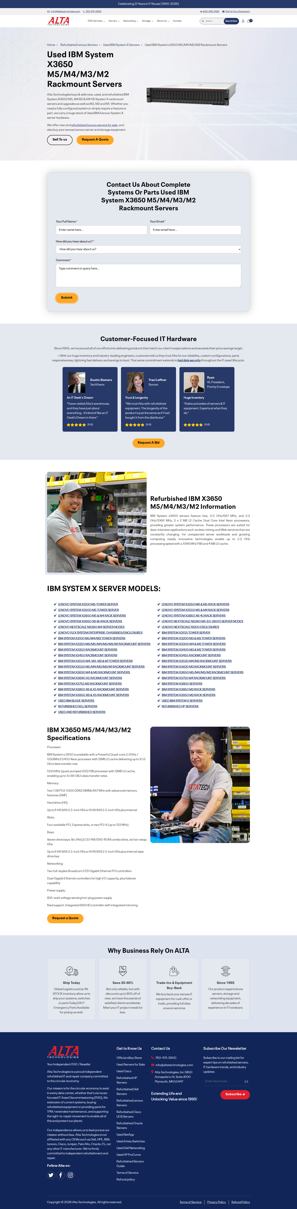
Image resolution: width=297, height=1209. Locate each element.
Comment (64, 260)
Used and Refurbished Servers (81, 712)
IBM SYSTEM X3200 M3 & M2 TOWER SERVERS (193, 638)
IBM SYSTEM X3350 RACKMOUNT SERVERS (87, 649)
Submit (66, 298)
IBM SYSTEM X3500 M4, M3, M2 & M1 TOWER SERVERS (95, 661)
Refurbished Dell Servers (128, 1092)
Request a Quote (65, 918)
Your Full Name (67, 221)
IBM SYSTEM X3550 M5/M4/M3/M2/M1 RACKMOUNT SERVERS (101, 666)
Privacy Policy (216, 1202)
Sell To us (60, 139)
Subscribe (234, 1094)
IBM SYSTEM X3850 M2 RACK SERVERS (188, 689)
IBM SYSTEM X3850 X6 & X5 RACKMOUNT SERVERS (93, 689)
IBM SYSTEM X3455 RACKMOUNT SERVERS (191, 655)
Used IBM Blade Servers (76, 700)
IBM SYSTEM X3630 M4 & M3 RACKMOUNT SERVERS (94, 672)
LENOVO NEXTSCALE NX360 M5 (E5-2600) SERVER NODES (202, 621)
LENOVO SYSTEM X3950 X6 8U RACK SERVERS (90, 621)
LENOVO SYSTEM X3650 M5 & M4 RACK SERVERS (92, 615)
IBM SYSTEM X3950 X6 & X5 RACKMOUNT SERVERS (93, 695)
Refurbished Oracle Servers (130, 1126)
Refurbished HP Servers (180, 706)
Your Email (158, 221)
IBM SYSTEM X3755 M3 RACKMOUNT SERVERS (90, 683)
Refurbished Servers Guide (130, 1164)
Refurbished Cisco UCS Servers (129, 1114)
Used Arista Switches (131, 1141)
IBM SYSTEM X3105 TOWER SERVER (186, 632)
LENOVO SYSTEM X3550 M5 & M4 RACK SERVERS (195, 610)
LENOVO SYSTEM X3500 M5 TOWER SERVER (88, 610)
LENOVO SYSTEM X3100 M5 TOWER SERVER (88, 604)
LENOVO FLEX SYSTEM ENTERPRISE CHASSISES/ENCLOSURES (100, 632)
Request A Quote (95, 139)
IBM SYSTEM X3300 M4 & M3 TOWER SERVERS (194, 644)
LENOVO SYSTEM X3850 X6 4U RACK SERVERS (194, 615)
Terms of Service (128, 1172)
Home (51, 45)
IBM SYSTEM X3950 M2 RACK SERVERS (188, 695)
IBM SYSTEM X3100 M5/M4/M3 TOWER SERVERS (91, 638)
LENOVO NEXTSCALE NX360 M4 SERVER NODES (91, 627)
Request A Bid (149, 443)
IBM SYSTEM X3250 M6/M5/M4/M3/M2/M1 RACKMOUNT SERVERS (104, 644)
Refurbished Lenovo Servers (79, 45)
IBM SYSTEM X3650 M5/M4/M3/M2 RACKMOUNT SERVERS (202, 672)
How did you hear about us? (75, 241)
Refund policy (126, 1179)
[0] (248, 21)
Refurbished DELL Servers (77, 706)
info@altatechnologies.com (175, 1065)
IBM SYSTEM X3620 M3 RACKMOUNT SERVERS (194, 666)
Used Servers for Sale (131, 1064)
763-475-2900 (165, 1058)
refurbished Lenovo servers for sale (94, 125)
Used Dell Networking (131, 1148)
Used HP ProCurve (129, 1154)
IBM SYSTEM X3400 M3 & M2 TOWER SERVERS (194, 649)
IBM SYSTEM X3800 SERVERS (182, 683)
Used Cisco (124, 1071)
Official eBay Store (129, 1058)
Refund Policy (241, 1202)
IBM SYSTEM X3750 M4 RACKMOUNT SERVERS (194, 678)
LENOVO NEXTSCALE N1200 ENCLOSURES (190, 627)
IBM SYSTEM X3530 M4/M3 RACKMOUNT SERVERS (197, 661)
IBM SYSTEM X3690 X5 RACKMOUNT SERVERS (90, 678)
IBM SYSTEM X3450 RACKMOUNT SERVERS (87, 655)
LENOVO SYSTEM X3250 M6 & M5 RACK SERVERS (195, 604)
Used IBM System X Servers (121, 45)
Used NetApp (125, 1134)
